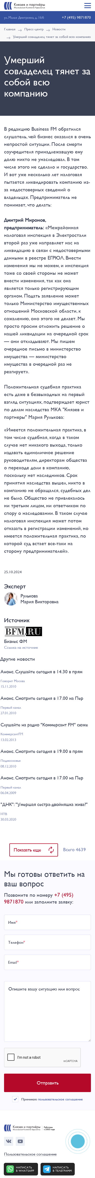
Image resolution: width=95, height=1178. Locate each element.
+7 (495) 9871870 (76, 17)
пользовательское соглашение (60, 1099)
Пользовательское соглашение (30, 1154)
